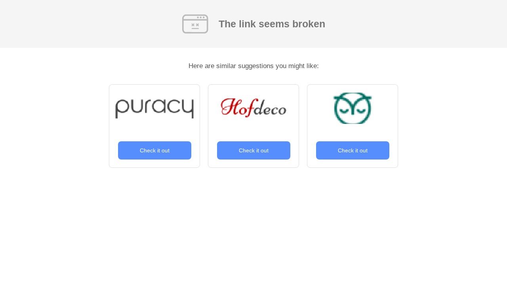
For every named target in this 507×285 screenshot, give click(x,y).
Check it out (155, 150)
